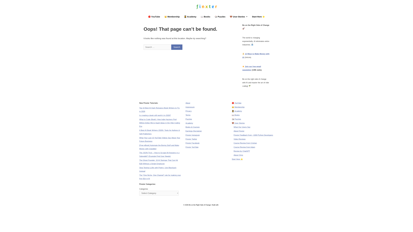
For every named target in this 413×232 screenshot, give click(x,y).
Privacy (189, 111)
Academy (189, 123)
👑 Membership (172, 17)
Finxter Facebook (193, 143)
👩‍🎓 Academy (190, 17)
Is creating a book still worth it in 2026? (155, 115)
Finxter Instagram (193, 135)
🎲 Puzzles (220, 17)
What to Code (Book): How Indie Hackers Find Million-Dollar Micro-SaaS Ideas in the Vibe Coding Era (159, 122)
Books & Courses (193, 127)
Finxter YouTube (192, 147)
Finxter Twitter (191, 139)
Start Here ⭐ (258, 17)
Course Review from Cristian (245, 143)
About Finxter (239, 131)
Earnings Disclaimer (194, 131)
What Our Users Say (242, 127)
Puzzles (189, 119)
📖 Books (205, 17)
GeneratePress (224, 205)
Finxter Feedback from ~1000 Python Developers (253, 135)
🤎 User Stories (237, 17)
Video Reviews (240, 139)
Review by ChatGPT (242, 151)
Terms (188, 115)
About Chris (238, 155)
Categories (143, 189)
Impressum (190, 107)
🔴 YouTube (154, 17)
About (188, 103)
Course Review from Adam (244, 147)
